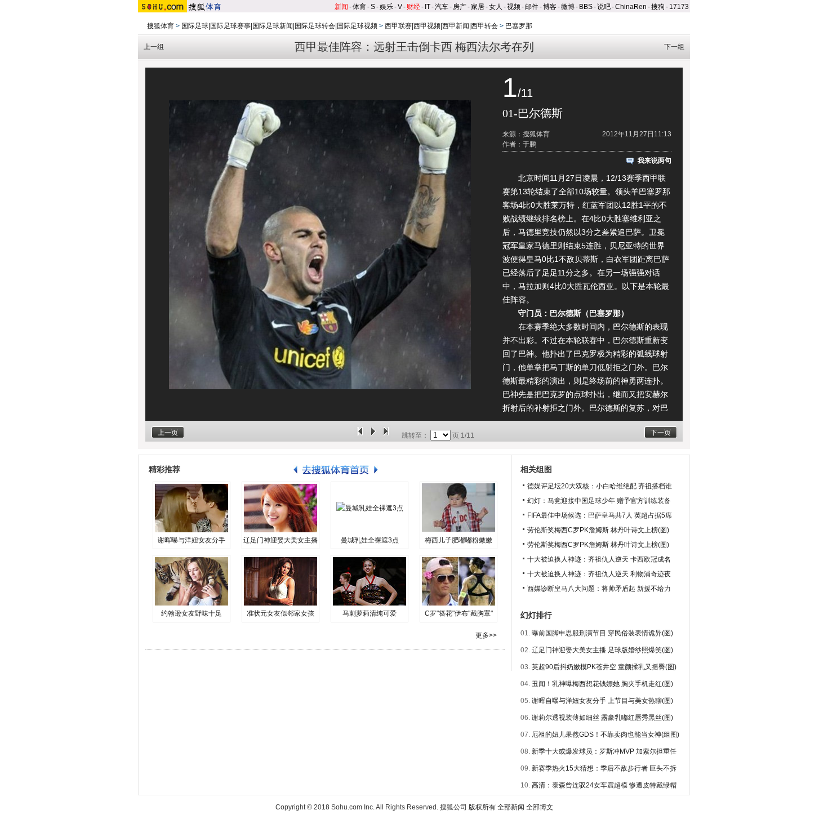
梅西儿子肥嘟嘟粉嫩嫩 (458, 540)
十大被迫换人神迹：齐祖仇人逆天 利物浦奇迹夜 (599, 574)
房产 (459, 7)
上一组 (154, 47)
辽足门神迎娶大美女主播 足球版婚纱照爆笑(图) (602, 650)
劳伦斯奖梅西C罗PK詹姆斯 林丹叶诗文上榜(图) (598, 530)
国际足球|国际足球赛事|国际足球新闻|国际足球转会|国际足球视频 (279, 26)
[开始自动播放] (373, 435)
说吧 (604, 7)
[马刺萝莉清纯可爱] (369, 581)
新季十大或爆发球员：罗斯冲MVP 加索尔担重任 (604, 751)
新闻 (341, 7)
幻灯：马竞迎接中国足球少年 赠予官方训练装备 (599, 501)
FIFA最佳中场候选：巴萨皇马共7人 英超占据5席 (599, 515)
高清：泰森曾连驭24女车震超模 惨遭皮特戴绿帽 (604, 785)
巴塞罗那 (518, 26)
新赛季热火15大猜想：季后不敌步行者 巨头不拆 (604, 768)
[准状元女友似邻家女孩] (280, 581)
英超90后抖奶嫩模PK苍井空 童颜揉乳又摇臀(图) (604, 667)
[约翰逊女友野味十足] (191, 581)
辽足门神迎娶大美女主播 (280, 540)
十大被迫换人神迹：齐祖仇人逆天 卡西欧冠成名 (599, 559)
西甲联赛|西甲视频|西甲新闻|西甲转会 (441, 26)
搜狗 (658, 7)
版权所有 (482, 807)
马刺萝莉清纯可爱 (369, 613)
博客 (550, 7)
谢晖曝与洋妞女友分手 (191, 540)
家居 (477, 7)
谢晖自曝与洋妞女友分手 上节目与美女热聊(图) (602, 701)
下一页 (661, 433)
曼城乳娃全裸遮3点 (370, 540)
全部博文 (539, 807)
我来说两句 (654, 160)
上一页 (168, 433)
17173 (679, 7)
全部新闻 (510, 807)
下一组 (674, 47)
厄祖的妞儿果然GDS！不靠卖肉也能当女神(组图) (605, 734)
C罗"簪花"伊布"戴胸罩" (459, 613)
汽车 (441, 7)
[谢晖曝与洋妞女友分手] (191, 508)
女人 (495, 7)
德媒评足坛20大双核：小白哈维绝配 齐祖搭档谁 (599, 486)
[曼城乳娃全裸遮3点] (369, 508)
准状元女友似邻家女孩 (280, 613)
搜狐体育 (160, 26)
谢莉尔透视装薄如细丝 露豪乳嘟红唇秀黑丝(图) (602, 718)
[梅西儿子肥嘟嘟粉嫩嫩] (458, 508)
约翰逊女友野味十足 (191, 613)
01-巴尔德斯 (532, 113)
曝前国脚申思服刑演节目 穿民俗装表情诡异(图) (602, 633)
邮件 (531, 7)
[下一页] (385, 435)
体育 (359, 7)
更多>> (486, 635)
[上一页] (360, 435)
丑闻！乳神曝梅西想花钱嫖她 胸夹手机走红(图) (602, 684)
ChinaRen (631, 7)
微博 (568, 7)
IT (427, 7)
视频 (513, 7)
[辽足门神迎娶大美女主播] (280, 508)
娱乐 (386, 7)
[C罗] (458, 581)
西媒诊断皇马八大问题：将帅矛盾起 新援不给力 (599, 589)
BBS (586, 7)
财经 (413, 7)
